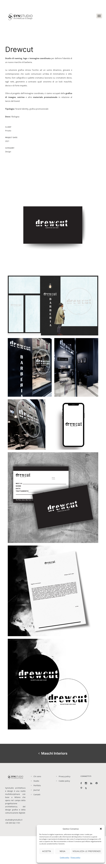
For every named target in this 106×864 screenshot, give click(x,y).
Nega (62, 851)
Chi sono (37, 776)
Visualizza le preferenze (87, 851)
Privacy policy (75, 857)
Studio (36, 781)
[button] (101, 828)
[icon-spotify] (97, 783)
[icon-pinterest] (82, 788)
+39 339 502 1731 (12, 823)
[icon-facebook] (82, 783)
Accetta (46, 851)
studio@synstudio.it (13, 820)
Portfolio (37, 785)
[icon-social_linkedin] (92, 783)
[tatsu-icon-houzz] (86, 788)
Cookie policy (64, 857)
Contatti (36, 794)
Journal (36, 790)
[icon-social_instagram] (86, 783)
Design (8, 151)
